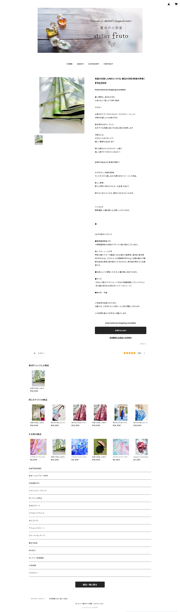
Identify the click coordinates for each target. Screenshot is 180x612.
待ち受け (32, 550)
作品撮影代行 (34, 483)
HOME (70, 64)
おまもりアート (34, 506)
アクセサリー (34, 573)
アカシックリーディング (38, 491)
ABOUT (80, 64)
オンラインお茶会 (35, 498)
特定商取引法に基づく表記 (58, 599)
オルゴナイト (34, 520)
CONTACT (108, 64)
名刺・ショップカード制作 (38, 476)
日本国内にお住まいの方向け (121, 338)
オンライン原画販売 (36, 558)
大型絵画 (32, 565)
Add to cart (120, 330)
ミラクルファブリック (36, 513)
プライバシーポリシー (38, 599)
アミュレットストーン (36, 528)
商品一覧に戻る (90, 584)
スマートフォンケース (37, 535)
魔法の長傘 (33, 543)
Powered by (87, 607)
